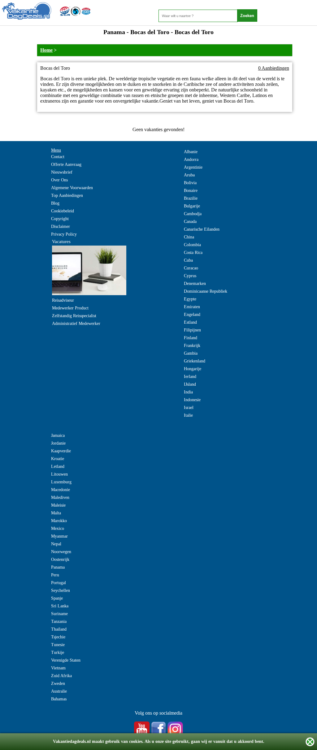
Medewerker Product (70, 308)
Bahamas (59, 699)
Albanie (191, 151)
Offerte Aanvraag (66, 164)
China (189, 237)
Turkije (57, 652)
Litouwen (59, 474)
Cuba (188, 260)
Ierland (190, 376)
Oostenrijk (60, 559)
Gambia (191, 353)
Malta (56, 513)
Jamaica (58, 435)
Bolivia (190, 182)
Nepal (56, 544)
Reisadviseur (63, 300)
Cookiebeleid (62, 211)
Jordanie (58, 443)
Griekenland (194, 361)
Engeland (192, 314)
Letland (57, 466)
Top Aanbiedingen (67, 195)
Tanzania (59, 621)
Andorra (191, 159)
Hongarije (192, 368)
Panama (58, 567)
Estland (190, 322)
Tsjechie (58, 637)
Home (46, 50)
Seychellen (60, 590)
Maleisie (58, 505)
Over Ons (59, 180)
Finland (190, 337)
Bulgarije (192, 206)
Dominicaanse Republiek (205, 291)
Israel (188, 407)
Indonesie (192, 399)
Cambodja (193, 213)
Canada (190, 221)
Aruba (189, 175)
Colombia (192, 244)
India (188, 392)
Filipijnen (192, 330)
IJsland (190, 384)
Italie (188, 415)
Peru (55, 575)
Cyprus (190, 275)
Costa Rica (193, 252)
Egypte (190, 299)
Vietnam (58, 668)
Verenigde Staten (65, 660)
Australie (59, 691)
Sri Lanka (59, 606)
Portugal (58, 582)
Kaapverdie (61, 451)
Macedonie (60, 489)
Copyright (60, 218)
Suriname (59, 613)
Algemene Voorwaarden (72, 187)
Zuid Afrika (61, 675)
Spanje (57, 598)
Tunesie (58, 644)
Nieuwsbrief (61, 172)
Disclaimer (60, 226)
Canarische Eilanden (201, 229)
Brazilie (191, 198)
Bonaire (191, 190)
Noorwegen (61, 551)
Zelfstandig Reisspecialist (74, 315)
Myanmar (59, 536)
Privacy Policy (64, 234)
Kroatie (57, 458)
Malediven (60, 497)
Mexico (57, 528)
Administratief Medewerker (76, 323)
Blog (55, 203)
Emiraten (192, 306)
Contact (57, 156)
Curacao (191, 268)
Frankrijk (192, 345)
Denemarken (195, 283)
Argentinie (193, 167)
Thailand (59, 629)
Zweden (58, 683)
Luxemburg (61, 482)
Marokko (59, 520)
